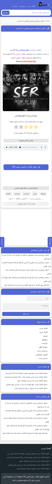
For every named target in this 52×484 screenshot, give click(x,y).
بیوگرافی (45, 340)
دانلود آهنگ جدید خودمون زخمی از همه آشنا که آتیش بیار (26, 373)
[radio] (36, 128)
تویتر (35, 194)
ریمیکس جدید (35, 199)
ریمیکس (22, 6)
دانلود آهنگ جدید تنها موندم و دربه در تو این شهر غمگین (27, 384)
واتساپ (17, 194)
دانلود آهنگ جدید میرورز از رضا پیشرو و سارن (31, 388)
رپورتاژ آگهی (43, 347)
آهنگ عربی (44, 332)
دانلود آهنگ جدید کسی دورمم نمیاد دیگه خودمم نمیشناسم (26, 377)
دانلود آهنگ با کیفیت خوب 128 (24, 167)
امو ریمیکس (21, 204)
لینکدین (26, 194)
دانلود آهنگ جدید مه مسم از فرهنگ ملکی (32, 381)
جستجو (5, 13)
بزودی (45, 336)
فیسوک (43, 194)
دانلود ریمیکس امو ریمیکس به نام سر (31, 28)
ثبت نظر (26, 314)
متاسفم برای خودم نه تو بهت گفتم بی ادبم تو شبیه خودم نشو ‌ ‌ (26, 285)
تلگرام (8, 194)
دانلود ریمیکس (35, 50)
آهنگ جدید (31, 6)
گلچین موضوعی (42, 355)
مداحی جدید (43, 358)
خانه (47, 21)
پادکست (14, 6)
